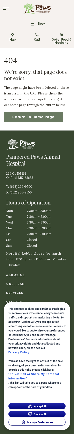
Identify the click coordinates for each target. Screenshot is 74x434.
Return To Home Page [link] (33, 117)
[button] (6, 9)
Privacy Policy (19, 352)
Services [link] (14, 292)
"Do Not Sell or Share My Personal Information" (33, 376)
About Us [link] (15, 275)
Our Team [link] (15, 283)
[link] (37, 8)
